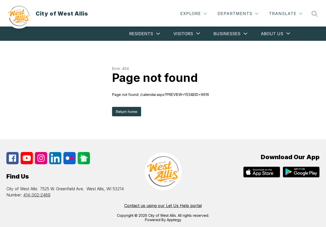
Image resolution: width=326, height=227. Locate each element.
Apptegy (174, 220)
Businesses (226, 33)
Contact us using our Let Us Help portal (163, 205)
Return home (126, 111)
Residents (141, 33)
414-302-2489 (36, 194)
